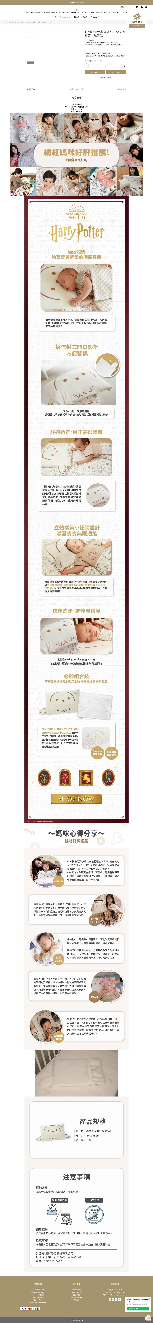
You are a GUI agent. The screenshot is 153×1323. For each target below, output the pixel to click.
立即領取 (137, 26)
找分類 (76, 17)
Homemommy (65, 17)
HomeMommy (21, 22)
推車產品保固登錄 (76, 1297)
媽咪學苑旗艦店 (49, 12)
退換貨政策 (76, 1295)
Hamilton (74, 12)
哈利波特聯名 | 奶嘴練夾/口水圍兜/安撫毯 (39, 22)
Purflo (54, 17)
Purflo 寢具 (38, 1300)
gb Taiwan (63, 12)
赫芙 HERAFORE (88, 12)
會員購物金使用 (76, 1290)
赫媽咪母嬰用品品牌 (38, 1292)
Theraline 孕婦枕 (38, 1297)
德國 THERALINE (119, 12)
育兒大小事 (95, 17)
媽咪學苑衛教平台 (38, 1290)
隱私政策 (76, 1300)
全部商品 (8, 22)
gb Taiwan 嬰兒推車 (38, 1295)
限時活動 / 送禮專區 (33, 12)
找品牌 (85, 17)
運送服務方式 (76, 1292)
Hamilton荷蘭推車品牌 (38, 1303)
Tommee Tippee (102, 12)
